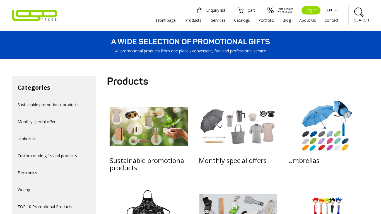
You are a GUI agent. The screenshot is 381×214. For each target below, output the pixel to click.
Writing (24, 189)
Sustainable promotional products (48, 104)
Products (193, 20)
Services (218, 20)
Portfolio (266, 20)
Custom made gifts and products (47, 155)
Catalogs (242, 20)
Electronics (27, 172)
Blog (287, 20)
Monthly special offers (37, 121)
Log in (311, 10)
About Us (307, 20)
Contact (331, 20)
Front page (166, 20)
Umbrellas (27, 138)
